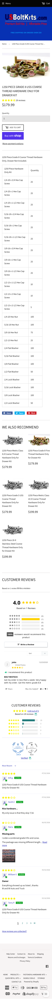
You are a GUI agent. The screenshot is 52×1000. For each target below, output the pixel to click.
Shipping (40, 954)
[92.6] (31, 747)
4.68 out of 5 (33, 711)
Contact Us (21, 954)
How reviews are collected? (14, 931)
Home (4, 44)
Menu (8, 3)
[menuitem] (5, 974)
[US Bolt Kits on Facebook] (47, 966)
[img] (8, 773)
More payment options (12, 143)
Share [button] (9, 689)
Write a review (23, 588)
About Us (31, 954)
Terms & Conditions (35, 957)
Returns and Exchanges (16, 957)
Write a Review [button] (27, 644)
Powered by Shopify (31, 981)
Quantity (5, 113)
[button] (41, 689)
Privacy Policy (25, 961)
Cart (48, 3)
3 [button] (26, 923)
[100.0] (18, 747)
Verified (24, 758)
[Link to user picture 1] (8, 855)
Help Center (10, 954)
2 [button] (22, 923)
